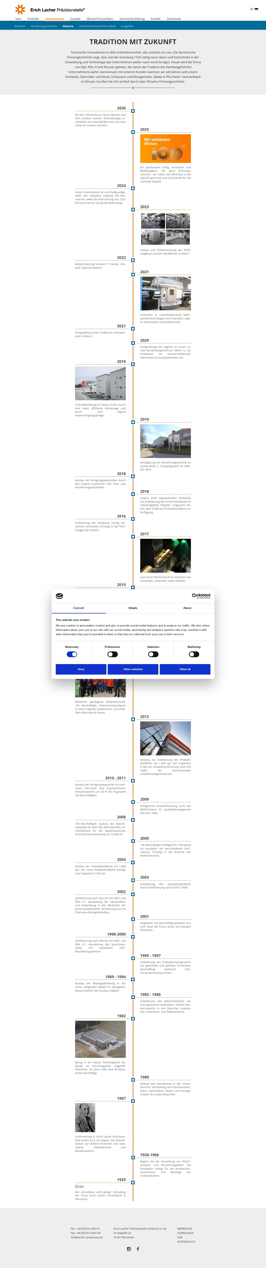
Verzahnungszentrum (44, 26)
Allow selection (133, 669)
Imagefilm (127, 26)
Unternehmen (54, 19)
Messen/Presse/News (100, 19)
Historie (68, 26)
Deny (81, 669)
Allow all (185, 669)
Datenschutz (186, 1241)
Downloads (174, 19)
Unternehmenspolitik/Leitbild (97, 26)
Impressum (184, 1228)
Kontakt (156, 19)
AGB (179, 1237)
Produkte (33, 19)
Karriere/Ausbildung (132, 19)
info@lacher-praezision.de (87, 1237)
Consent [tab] (78, 608)
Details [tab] (133, 608)
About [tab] (187, 608)
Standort (19, 26)
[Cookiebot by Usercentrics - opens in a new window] (194, 596)
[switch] (112, 654)
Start (18, 19)
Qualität (75, 19)
